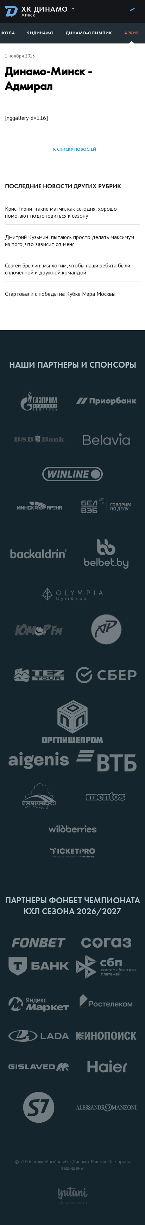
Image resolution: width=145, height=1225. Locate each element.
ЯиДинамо (40, 33)
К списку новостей (74, 149)
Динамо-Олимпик (89, 33)
